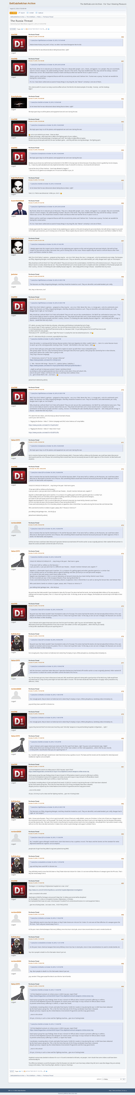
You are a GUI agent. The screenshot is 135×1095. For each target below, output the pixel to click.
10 (37, 29)
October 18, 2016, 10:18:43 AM (36, 36)
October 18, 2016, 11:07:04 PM (36, 691)
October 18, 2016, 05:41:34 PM (38, 299)
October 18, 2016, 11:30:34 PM (36, 986)
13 (43, 29)
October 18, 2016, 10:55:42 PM (36, 553)
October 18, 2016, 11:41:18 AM (36, 180)
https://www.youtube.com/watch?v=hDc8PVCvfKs (44, 432)
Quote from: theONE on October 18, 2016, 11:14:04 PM (46, 990)
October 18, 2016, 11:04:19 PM (36, 636)
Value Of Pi (15, 440)
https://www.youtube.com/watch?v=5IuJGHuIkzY (44, 425)
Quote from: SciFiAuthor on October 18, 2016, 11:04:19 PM (47, 695)
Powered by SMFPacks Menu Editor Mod (67, 1093)
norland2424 (16, 523)
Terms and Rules (117, 1090)
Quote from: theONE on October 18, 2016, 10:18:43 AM (46, 102)
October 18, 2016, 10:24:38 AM (36, 98)
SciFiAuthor (15, 634)
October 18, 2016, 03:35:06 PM (36, 276)
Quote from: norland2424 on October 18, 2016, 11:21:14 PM (47, 943)
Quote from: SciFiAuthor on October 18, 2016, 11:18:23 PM (47, 918)
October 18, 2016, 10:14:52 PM (36, 389)
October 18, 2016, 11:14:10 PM (36, 803)
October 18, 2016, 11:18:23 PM (36, 858)
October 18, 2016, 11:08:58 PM (36, 713)
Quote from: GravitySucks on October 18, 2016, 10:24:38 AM (47, 125)
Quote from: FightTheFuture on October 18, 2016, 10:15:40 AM (48, 40)
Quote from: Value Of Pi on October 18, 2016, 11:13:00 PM (47, 837)
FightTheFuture (17, 178)
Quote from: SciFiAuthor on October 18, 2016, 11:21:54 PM (47, 967)
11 (39, 29)
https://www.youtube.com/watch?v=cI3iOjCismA (45, 360)
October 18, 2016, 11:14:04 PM (36, 766)
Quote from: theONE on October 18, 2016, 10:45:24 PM (46, 557)
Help (110, 1090)
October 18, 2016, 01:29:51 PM (36, 240)
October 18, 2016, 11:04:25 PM (36, 662)
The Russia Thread (33, 34)
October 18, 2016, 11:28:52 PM (36, 963)
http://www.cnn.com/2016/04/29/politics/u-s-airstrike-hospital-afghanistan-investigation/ (56, 890)
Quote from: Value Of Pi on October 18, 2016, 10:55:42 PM (47, 609)
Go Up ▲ (124, 1090)
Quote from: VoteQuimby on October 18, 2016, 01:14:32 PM (47, 244)
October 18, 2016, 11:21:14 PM (36, 914)
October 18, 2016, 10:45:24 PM (38, 468)
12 (41, 29)
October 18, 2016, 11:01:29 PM (36, 605)
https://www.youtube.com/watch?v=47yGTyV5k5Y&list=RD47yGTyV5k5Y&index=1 (56, 365)
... (45, 29)
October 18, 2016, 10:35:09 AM (36, 121)
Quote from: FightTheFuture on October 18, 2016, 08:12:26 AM (48, 64)
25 (46, 29)
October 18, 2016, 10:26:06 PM (36, 442)
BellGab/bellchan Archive (22, 3)
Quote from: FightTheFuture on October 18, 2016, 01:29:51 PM (48, 280)
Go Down (13, 29)
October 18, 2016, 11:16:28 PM (36, 833)
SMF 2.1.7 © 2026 (12, 1090)
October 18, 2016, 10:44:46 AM (36, 149)
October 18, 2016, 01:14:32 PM (36, 203)
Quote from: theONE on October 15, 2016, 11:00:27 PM (46, 339)
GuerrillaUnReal (17, 201)
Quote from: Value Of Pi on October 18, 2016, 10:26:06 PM (47, 472)
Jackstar (14, 274)
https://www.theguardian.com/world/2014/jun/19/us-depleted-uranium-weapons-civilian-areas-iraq (59, 771)
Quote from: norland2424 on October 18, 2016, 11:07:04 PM (47, 862)
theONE (14, 34)
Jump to (99, 1079)
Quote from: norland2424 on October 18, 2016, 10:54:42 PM (47, 666)
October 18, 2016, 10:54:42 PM (36, 525)
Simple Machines (21, 1090)
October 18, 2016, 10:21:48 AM (36, 61)
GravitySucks (16, 96)
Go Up (12, 1071)
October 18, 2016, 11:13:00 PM (36, 738)
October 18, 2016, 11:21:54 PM (36, 939)
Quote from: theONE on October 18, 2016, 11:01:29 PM (46, 742)
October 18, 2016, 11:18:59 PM (36, 883)
